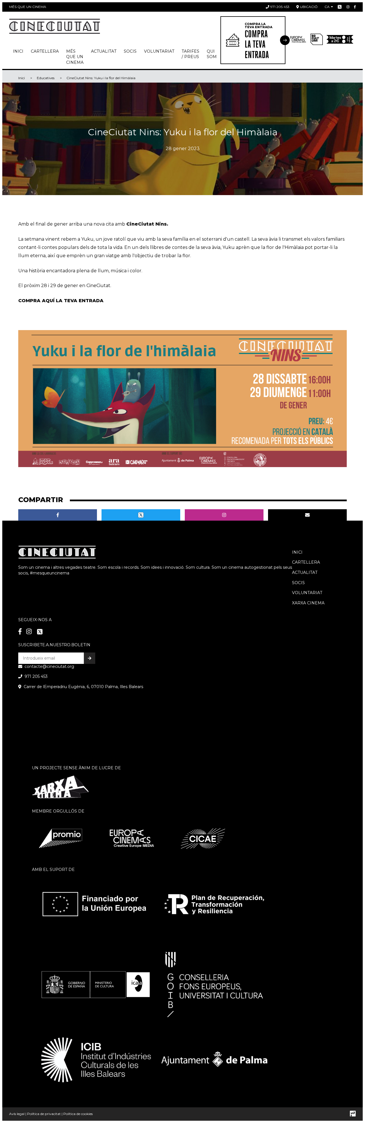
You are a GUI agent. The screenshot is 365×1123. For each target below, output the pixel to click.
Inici (18, 51)
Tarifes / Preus (190, 54)
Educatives (45, 78)
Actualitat (103, 51)
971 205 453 (279, 7)
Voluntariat (159, 51)
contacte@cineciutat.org (49, 666)
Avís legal (17, 1114)
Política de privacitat (44, 1114)
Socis (298, 582)
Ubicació (309, 7)
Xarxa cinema (308, 603)
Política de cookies (78, 1114)
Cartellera (45, 51)
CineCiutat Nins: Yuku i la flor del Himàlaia (100, 78)
